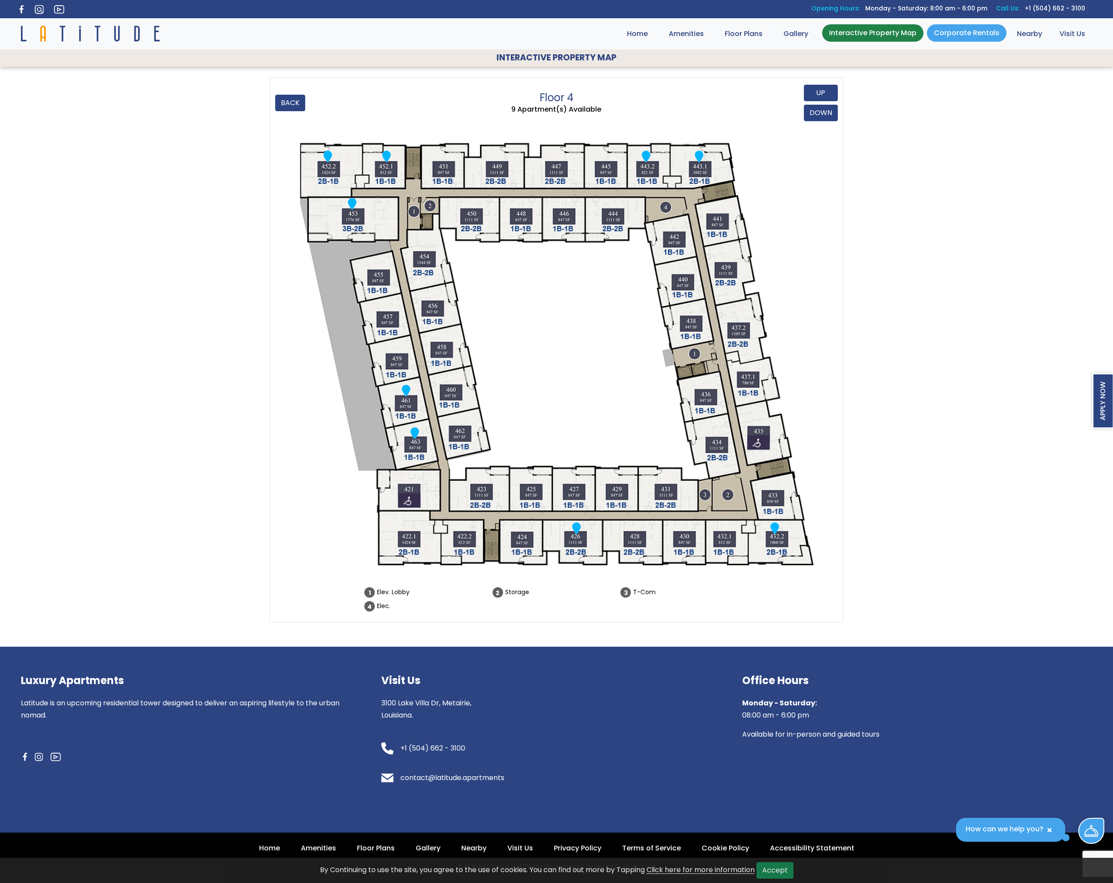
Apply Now (1103, 400)
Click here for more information (700, 870)
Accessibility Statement (812, 848)
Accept (775, 870)
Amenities (686, 34)
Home (637, 34)
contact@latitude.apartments (452, 778)
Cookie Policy (725, 848)
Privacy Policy (577, 848)
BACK (290, 103)
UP (820, 93)
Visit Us (1072, 34)
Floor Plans (744, 34)
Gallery (795, 34)
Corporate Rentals (967, 33)
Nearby (1029, 34)
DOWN (821, 113)
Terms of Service (651, 848)
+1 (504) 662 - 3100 (1055, 8)
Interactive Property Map (872, 33)
